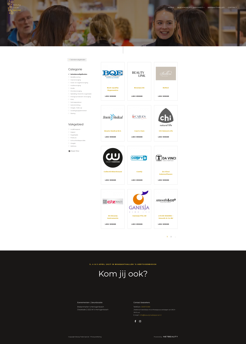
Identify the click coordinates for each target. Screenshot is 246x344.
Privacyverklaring (95, 337)
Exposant (198, 7)
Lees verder (110, 96)
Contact (232, 7)
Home (171, 7)
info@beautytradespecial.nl (150, 315)
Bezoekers (182, 7)
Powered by (158, 337)
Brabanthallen (216, 7)
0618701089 (145, 307)
